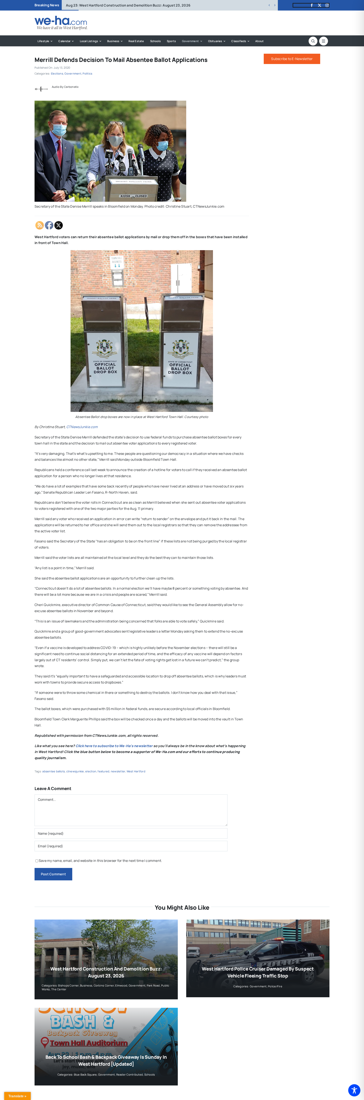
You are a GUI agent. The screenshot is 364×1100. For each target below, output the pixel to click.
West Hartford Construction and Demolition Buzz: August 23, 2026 (128, 5)
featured (103, 771)
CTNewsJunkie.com (82, 427)
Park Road (153, 985)
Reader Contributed (129, 1074)
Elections (57, 73)
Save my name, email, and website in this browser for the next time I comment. (100, 860)
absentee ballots (53, 771)
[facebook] (311, 5)
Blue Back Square (85, 1074)
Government (72, 73)
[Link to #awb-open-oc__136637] (313, 41)
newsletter (118, 771)
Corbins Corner (104, 985)
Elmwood (121, 985)
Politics (87, 73)
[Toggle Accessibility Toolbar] (354, 1090)
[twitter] (319, 5)
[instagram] (327, 5)
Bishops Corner (68, 985)
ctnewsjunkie (75, 771)
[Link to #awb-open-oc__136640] (323, 41)
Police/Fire (275, 986)
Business (86, 985)
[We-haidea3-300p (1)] (61, 17)
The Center (58, 989)
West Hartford (136, 771)
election (90, 771)
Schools (149, 1074)
